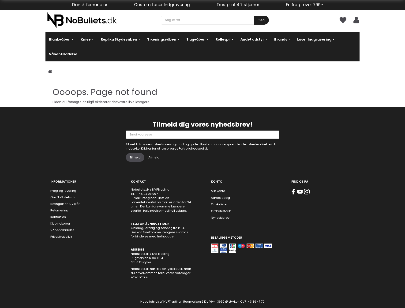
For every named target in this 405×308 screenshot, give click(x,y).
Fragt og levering (63, 191)
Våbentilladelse (62, 230)
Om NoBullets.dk (62, 197)
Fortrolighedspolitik (193, 148)
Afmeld (153, 157)
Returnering (59, 210)
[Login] (356, 19)
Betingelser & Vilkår (65, 204)
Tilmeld (135, 157)
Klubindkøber (60, 223)
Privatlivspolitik (61, 237)
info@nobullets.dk (155, 198)
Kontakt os (58, 217)
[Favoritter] (342, 19)
